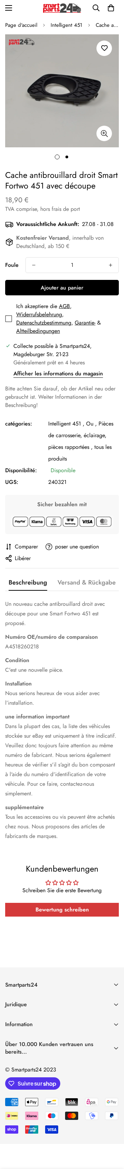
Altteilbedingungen (38, 331)
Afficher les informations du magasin (58, 373)
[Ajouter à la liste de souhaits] (104, 48)
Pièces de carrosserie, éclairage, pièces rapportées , (80, 435)
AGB (64, 306)
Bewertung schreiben (62, 909)
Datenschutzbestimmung (43, 323)
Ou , (91, 424)
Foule (12, 265)
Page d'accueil (21, 25)
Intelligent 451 (66, 25)
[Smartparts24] (62, 8)
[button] (111, 8)
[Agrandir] (104, 133)
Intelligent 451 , (66, 424)
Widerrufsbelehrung (39, 314)
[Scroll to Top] (111, 1132)
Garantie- (85, 323)
